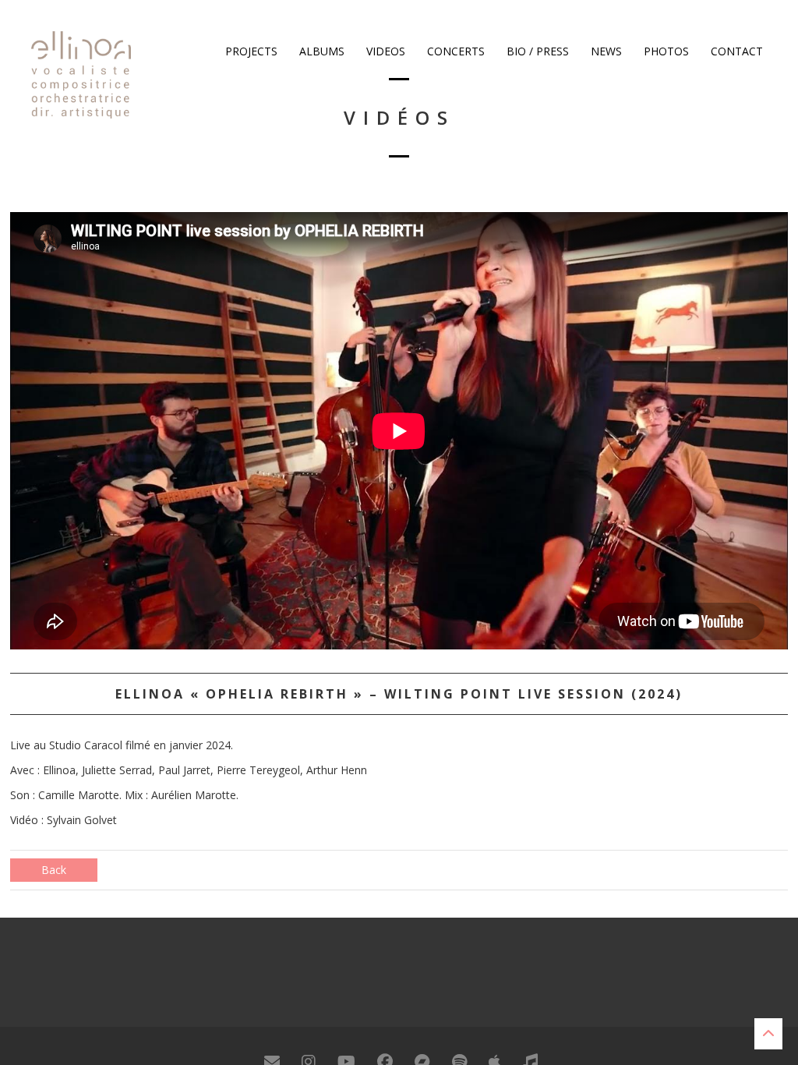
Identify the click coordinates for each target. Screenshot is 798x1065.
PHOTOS (665, 51)
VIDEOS (384, 51)
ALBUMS (320, 51)
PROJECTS (249, 51)
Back (53, 869)
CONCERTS (454, 51)
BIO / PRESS (536, 51)
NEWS (605, 51)
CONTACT (735, 51)
